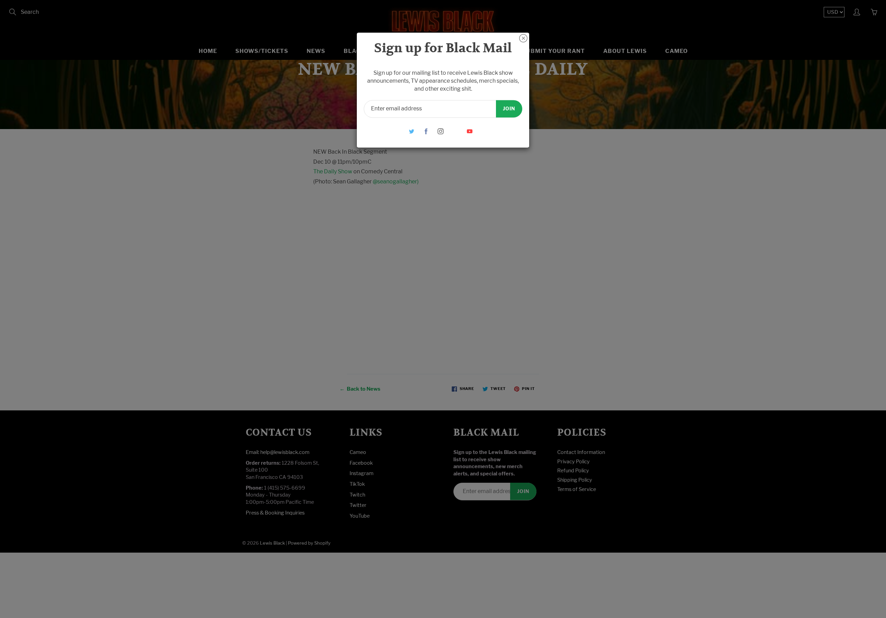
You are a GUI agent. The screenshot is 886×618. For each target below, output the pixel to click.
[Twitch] (455, 131)
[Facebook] (426, 131)
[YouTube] (470, 131)
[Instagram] (441, 131)
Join (509, 108)
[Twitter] (412, 131)
